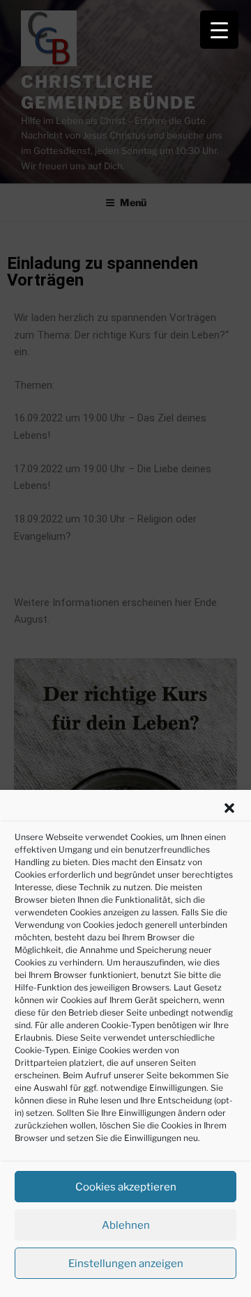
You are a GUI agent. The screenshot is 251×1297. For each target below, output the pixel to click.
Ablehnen (126, 1225)
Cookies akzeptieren (125, 1187)
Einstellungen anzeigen (125, 1263)
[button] (229, 808)
